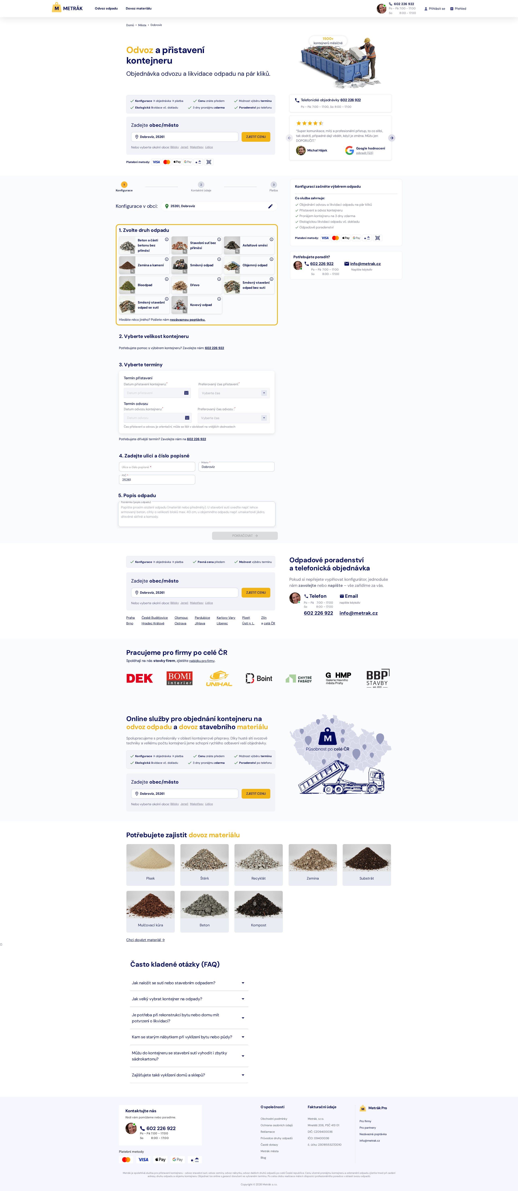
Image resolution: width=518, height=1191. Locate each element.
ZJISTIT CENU (256, 137)
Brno (129, 623)
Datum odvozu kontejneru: (143, 409)
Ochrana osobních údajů (277, 1125)
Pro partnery (368, 1127)
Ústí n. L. (248, 623)
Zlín (263, 618)
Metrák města (270, 1151)
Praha (130, 618)
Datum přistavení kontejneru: (146, 384)
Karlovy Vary (226, 618)
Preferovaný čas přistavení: (219, 384)
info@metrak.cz (365, 263)
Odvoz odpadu (106, 8)
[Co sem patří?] (167, 239)
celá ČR (269, 623)
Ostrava (180, 623)
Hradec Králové (153, 623)
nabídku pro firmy (202, 661)
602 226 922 (404, 4)
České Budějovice (155, 618)
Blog (263, 1157)
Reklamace (268, 1131)
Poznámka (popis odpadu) (136, 502)
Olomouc (181, 618)
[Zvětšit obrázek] (132, 251)
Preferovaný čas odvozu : (217, 409)
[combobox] (188, 137)
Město (205, 462)
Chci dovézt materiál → (145, 939)
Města (142, 25)
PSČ (125, 475)
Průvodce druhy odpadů (277, 1138)
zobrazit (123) (364, 153)
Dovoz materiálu (139, 8)
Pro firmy (365, 1121)
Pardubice (202, 618)
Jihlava (200, 623)
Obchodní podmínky (274, 1119)
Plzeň (246, 618)
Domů (130, 25)
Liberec (222, 623)
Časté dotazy (269, 1144)
